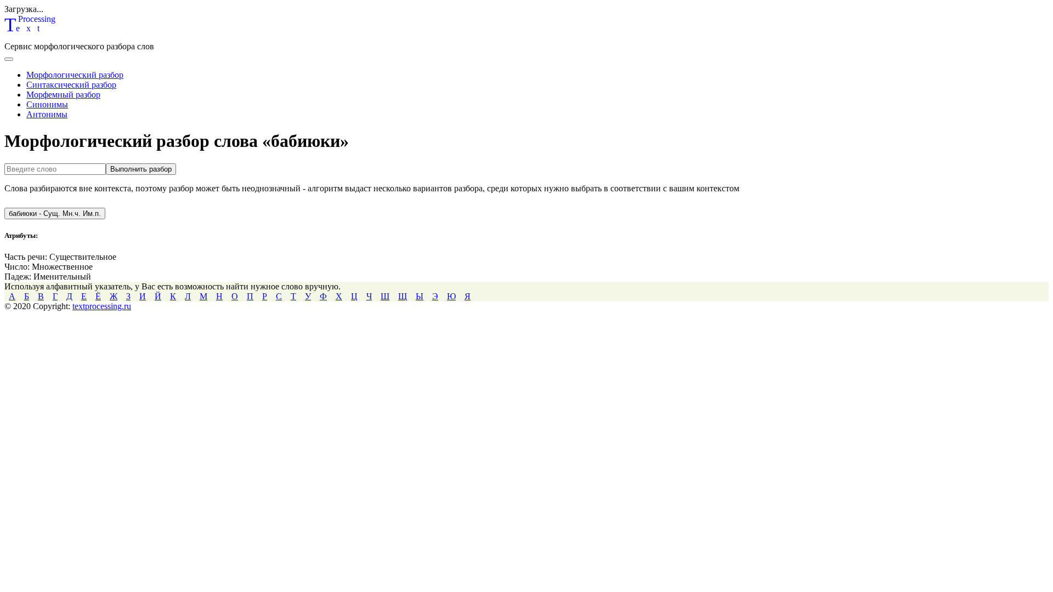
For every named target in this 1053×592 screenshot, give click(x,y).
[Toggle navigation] (8, 59)
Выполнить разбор (141, 169)
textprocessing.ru (101, 306)
